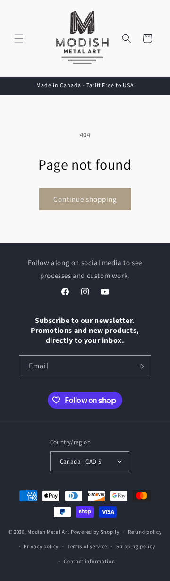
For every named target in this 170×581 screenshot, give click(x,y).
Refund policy (145, 531)
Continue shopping (85, 199)
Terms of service (87, 546)
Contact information (89, 561)
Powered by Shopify (95, 531)
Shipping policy (135, 546)
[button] (18, 38)
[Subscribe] (140, 366)
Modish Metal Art (48, 531)
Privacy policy (41, 546)
